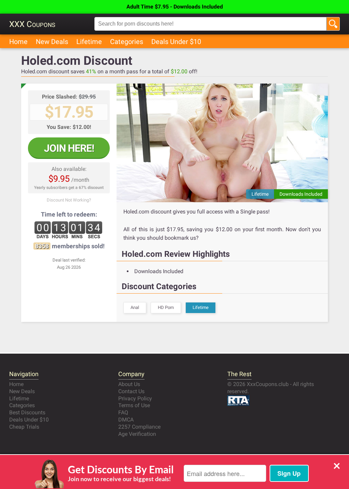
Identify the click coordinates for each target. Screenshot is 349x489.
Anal (135, 307)
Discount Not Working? (69, 200)
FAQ (123, 412)
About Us (129, 384)
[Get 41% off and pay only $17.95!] (222, 143)
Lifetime (89, 42)
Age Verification (137, 434)
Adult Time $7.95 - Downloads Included (174, 6)
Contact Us (131, 391)
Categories (126, 42)
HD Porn (166, 307)
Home (18, 42)
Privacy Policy (135, 398)
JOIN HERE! (69, 148)
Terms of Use (134, 405)
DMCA (126, 419)
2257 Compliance (139, 427)
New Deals (52, 42)
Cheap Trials (24, 427)
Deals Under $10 (176, 42)
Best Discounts (27, 412)
